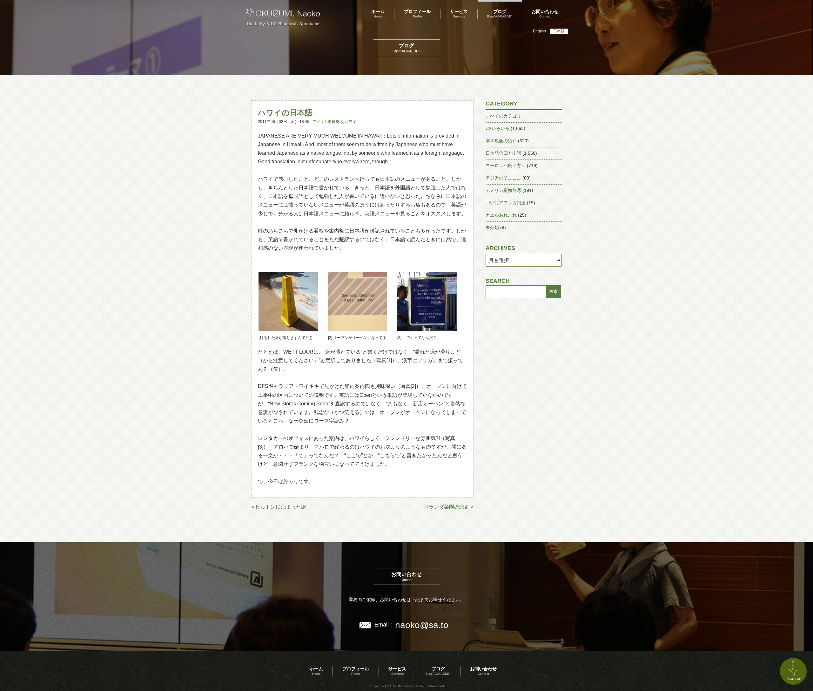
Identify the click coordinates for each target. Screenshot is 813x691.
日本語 (559, 31)
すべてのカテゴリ (503, 116)
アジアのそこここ (503, 177)
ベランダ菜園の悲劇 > (449, 507)
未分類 (492, 227)
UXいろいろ (497, 128)
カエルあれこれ (501, 215)
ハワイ (350, 121)
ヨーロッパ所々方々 (506, 165)
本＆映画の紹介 (501, 140)
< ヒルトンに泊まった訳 (278, 507)
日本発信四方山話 (503, 153)
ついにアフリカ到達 (506, 202)
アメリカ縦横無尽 (327, 121)
